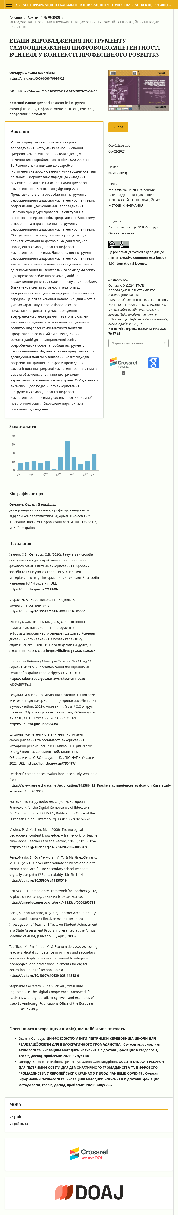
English (15, 1116)
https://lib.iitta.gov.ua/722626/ (70, 650)
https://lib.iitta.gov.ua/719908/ (33, 589)
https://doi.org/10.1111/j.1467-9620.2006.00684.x (48, 847)
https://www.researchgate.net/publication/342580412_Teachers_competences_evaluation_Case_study (90, 785)
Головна (15, 17)
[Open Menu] (9, 4)
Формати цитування (127, 343)
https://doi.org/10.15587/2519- (33, 611)
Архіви (33, 17)
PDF (120, 127)
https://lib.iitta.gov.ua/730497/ (51, 763)
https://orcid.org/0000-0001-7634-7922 (36, 78)
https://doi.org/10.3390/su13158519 (38, 880)
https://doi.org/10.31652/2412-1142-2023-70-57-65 (57, 91)
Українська (19, 1123)
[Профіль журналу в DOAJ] (89, 1193)
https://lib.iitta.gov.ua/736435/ (33, 724)
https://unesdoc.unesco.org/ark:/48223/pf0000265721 (52, 902)
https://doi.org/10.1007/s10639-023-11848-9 (44, 975)
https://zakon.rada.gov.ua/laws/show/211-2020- (47, 678)
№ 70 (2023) (52, 17)
